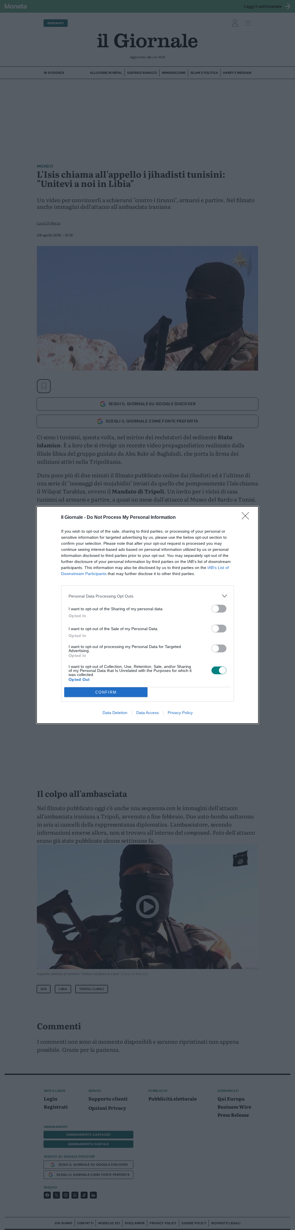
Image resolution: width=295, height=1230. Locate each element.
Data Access (147, 712)
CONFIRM (106, 692)
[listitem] (147, 596)
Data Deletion (115, 712)
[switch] (218, 609)
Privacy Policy (180, 712)
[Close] (247, 517)
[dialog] (147, 615)
